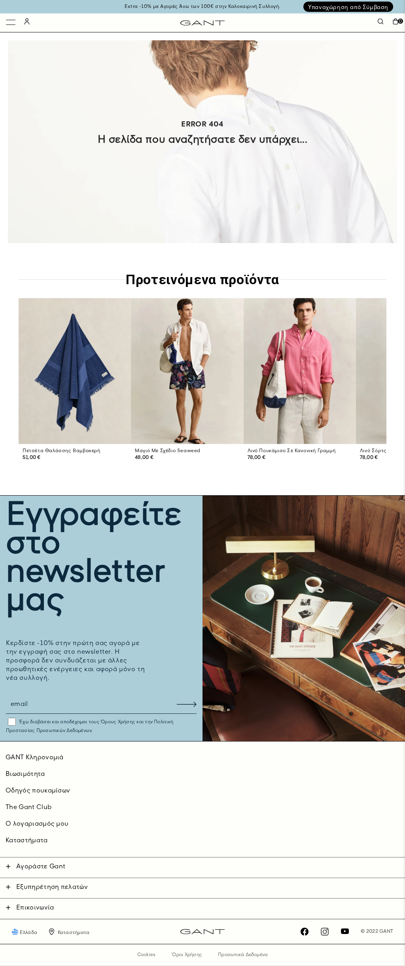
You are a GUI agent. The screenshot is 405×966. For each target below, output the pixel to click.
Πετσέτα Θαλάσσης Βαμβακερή (61, 451)
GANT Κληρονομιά (35, 758)
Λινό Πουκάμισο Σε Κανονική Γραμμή (292, 451)
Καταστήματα (27, 841)
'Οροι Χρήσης (186, 955)
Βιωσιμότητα (25, 774)
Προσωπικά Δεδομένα (243, 955)
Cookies (146, 955)
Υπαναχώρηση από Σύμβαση (348, 7)
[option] (75, 387)
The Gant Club (28, 807)
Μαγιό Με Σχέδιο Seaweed (168, 451)
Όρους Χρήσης (118, 722)
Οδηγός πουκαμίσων (38, 791)
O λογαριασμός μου (37, 824)
